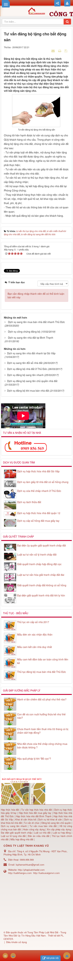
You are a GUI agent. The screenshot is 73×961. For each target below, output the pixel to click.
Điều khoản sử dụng (16, 942)
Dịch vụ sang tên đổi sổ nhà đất (25, 363)
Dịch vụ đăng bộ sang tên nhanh (25, 375)
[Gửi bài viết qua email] (53, 50)
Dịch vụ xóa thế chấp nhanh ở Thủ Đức (39, 491)
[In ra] (60, 50)
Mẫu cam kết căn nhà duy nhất (34, 647)
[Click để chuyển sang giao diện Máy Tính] (13, 955)
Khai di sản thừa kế (25, 819)
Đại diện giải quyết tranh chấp (17, 832)
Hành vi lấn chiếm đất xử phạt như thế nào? (41, 699)
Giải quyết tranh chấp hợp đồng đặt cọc (39, 564)
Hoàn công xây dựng (34, 829)
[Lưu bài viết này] (66, 50)
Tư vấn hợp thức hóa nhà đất (36, 809)
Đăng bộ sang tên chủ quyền (56, 822)
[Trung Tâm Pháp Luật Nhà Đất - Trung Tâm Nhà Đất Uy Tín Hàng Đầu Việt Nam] (36, 10)
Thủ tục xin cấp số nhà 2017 (33, 622)
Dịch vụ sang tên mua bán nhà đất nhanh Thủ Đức (36, 322)
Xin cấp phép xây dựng (59, 829)
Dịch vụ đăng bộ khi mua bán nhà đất (28, 390)
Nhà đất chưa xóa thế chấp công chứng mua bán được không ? (42, 745)
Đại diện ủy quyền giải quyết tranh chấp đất (41, 545)
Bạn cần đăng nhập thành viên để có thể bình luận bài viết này (36, 295)
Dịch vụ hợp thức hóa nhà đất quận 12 (38, 513)
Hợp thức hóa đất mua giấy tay (35, 813)
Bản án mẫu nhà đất (38, 836)
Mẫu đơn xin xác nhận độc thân (34, 634)
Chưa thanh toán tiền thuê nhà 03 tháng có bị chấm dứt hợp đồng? (42, 730)
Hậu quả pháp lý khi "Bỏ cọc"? (34, 758)
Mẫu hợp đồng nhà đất (21, 839)
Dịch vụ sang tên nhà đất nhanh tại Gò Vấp (31, 353)
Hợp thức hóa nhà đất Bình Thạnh (34, 816)
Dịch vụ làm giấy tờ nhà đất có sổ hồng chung (42, 482)
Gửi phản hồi (52, 957)
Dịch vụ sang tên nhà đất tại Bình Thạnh (30, 337)
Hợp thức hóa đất (10, 809)
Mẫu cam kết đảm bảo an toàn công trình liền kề (42, 661)
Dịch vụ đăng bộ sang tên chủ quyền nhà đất (32, 381)
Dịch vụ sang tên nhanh (14, 826)
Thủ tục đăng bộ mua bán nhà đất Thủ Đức (41, 672)
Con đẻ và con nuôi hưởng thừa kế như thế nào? (41, 716)
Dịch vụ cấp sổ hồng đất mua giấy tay (38, 520)
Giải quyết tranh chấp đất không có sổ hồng (41, 585)
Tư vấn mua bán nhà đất (44, 826)
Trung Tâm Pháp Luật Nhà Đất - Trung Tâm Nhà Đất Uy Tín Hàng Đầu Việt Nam (35, 934)
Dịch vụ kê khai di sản (50, 819)
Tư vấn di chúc (32, 822)
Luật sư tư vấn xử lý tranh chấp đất (37, 554)
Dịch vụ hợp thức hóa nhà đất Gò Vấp (38, 471)
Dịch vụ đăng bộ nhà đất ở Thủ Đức (27, 369)
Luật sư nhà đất (41, 832)
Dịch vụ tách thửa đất (29, 502)
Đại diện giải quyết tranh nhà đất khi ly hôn (41, 595)
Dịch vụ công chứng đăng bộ (24, 331)
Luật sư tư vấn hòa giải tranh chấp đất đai (40, 574)
